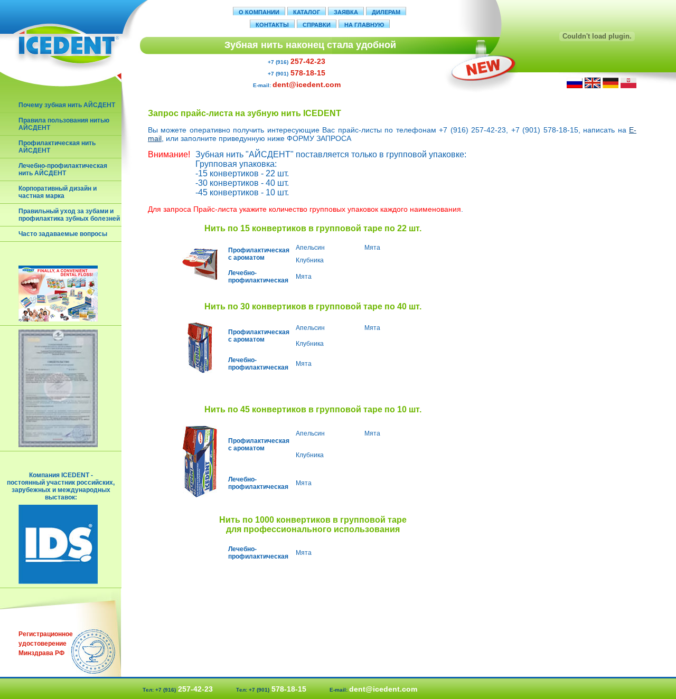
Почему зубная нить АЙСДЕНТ (66, 105)
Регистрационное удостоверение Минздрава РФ (44, 643)
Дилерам (386, 12)
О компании (259, 12)
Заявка (346, 12)
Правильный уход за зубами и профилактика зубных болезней (69, 214)
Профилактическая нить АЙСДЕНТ (57, 146)
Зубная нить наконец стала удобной (310, 45)
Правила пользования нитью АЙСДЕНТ (63, 124)
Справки (317, 25)
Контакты (272, 25)
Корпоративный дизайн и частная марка (57, 192)
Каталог (306, 12)
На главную (364, 25)
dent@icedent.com (307, 84)
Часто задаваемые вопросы (62, 234)
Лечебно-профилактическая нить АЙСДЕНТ (62, 169)
